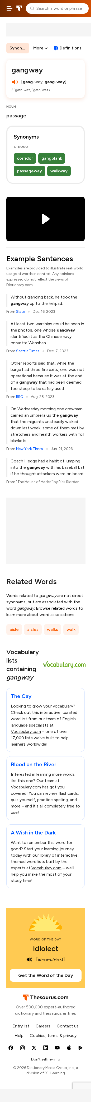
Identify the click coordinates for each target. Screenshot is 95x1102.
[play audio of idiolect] (29, 959)
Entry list (20, 1025)
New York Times (29, 449)
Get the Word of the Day (45, 975)
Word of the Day (45, 939)
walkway (59, 170)
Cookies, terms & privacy (53, 1035)
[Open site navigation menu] (9, 8)
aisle (14, 629)
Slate (20, 311)
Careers (43, 1025)
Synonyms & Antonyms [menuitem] (19, 47)
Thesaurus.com (19, 8)
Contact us (68, 1025)
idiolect (45, 948)
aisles (33, 629)
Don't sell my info (45, 1059)
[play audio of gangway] (15, 82)
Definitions (71, 47)
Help (19, 1035)
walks (52, 629)
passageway (29, 170)
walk (70, 629)
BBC (19, 396)
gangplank (51, 158)
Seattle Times (27, 351)
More (38, 47)
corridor (25, 158)
